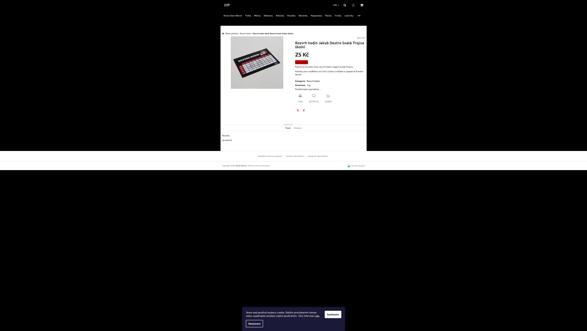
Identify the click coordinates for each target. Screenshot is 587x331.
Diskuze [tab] (298, 128)
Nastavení (254, 323)
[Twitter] (298, 110)
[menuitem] (233, 16)
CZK (335, 5)
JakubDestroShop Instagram (270, 156)
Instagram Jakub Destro (318, 156)
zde (317, 315)
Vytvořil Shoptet (358, 166)
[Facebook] (304, 110)
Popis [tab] (288, 128)
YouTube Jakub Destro (295, 156)
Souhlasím (333, 314)
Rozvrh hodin (313, 81)
